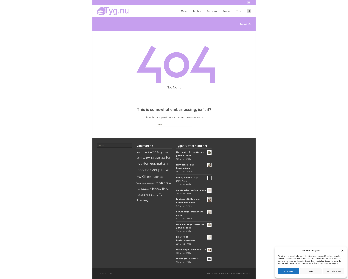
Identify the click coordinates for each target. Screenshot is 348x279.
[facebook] (248, 3)
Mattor (184, 11)
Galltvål (163, 158)
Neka (311, 271)
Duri (138, 157)
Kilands (148, 176)
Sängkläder (212, 11)
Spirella (146, 194)
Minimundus (149, 184)
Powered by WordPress (215, 273)
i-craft (233, 273)
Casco (166, 152)
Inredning (197, 11)
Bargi (160, 152)
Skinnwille (158, 189)
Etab (143, 158)
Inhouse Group (148, 169)
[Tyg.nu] (110, 10)
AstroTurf (141, 152)
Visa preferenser (333, 271)
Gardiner (226, 11)
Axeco (151, 152)
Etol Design (153, 157)
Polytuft (161, 183)
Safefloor (145, 189)
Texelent (154, 195)
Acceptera (288, 271)
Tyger (238, 11)
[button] (342, 250)
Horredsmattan (155, 163)
